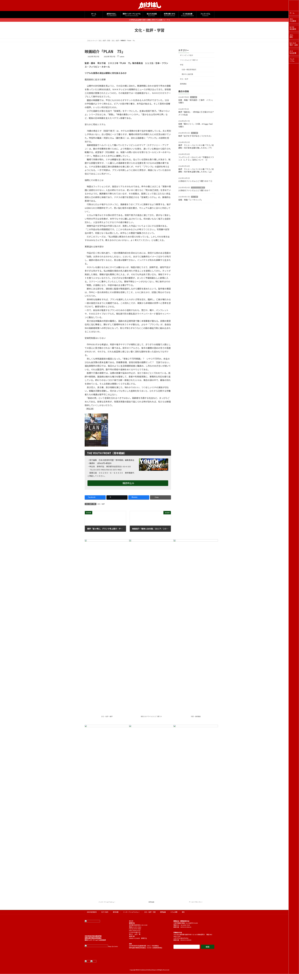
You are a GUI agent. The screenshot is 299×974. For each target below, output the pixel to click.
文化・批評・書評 (106, 716)
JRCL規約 (291, 36)
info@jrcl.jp (136, 932)
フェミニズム (292, 60)
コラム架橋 (173, 912)
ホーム (292, 13)
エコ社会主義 (293, 52)
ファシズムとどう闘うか (189, 60)
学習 (181, 65)
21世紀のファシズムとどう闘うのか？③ (195, 181)
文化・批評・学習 (150, 912)
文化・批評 (101, 504)
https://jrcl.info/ (113, 946)
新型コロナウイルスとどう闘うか (151, 716)
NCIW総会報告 (293, 28)
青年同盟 (115, 912)
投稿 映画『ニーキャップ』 (190, 200)
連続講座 (183, 84)
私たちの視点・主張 (294, 44)
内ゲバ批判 (104, 912)
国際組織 (151, 902)
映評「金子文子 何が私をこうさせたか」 (195, 136)
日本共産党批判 (92, 912)
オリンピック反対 (186, 55)
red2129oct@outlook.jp (180, 938)
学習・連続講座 (196, 716)
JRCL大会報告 (293, 20)
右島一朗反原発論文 (189, 69)
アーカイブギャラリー (196, 902)
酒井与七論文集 (187, 74)
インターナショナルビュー (106, 902)
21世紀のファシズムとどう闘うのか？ (194, 190)
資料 (183, 912)
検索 (207, 947)
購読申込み (128, 483)
